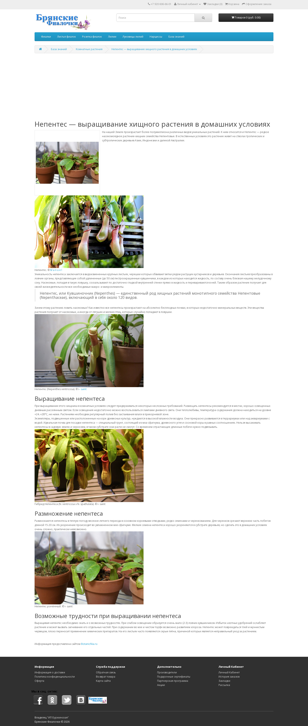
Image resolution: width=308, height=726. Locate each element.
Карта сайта (103, 681)
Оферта (39, 681)
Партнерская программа (172, 681)
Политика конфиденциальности (55, 676)
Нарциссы (156, 36)
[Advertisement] (154, 86)
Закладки (224, 681)
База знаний (176, 36)
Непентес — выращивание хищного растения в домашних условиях (154, 49)
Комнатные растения (89, 49)
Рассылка (224, 685)
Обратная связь (106, 672)
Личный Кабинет (229, 672)
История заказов (229, 676)
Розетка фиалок (92, 36)
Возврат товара (105, 676)
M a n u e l (56, 270)
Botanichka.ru (89, 644)
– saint (83, 389)
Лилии (112, 36)
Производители (167, 672)
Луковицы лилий (133, 36)
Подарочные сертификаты (173, 676)
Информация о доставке (50, 672)
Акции (161, 685)
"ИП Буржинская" (58, 717)
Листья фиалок (66, 36)
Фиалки (46, 36)
